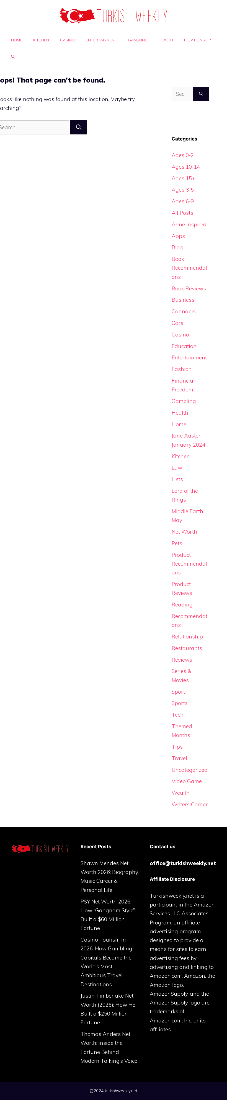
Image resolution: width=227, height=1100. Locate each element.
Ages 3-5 (183, 189)
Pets (177, 543)
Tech (178, 714)
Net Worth (184, 531)
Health (166, 40)
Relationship (197, 40)
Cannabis (184, 311)
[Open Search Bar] (13, 56)
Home (16, 40)
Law (177, 467)
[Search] (78, 127)
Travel (179, 758)
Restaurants (187, 648)
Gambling (138, 40)
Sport (178, 691)
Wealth (181, 792)
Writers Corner (190, 804)
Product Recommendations (190, 564)
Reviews (182, 659)
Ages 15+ (183, 178)
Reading (182, 604)
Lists (177, 479)
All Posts (182, 213)
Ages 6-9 (183, 201)
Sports (180, 703)
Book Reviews (189, 288)
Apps (178, 236)
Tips (177, 746)
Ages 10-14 (186, 166)
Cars (177, 323)
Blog (177, 247)
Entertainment (101, 40)
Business (183, 299)
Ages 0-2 (183, 155)
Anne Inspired (189, 224)
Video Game (187, 781)
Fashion (182, 369)
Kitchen (41, 40)
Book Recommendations (190, 268)
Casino (67, 40)
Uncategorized (190, 770)
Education (184, 346)
